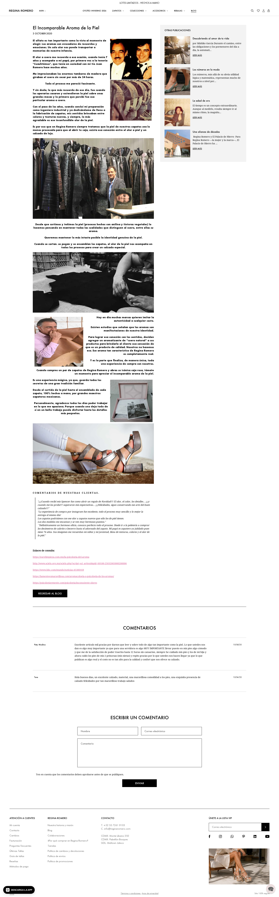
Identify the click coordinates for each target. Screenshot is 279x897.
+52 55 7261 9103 (114, 825)
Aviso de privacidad (150, 893)
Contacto (14, 830)
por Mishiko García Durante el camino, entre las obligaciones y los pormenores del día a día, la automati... (217, 47)
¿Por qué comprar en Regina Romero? (68, 841)
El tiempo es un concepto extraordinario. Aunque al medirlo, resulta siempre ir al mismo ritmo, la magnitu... (215, 109)
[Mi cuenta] (263, 10)
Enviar (139, 783)
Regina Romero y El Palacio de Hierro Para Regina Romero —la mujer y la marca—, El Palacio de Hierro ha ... (216, 140)
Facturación (16, 841)
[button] (252, 10)
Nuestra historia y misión (60, 825)
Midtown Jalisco (115, 843)
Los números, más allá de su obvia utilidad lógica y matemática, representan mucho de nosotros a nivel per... (217, 78)
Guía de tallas (17, 856)
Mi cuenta (15, 825)
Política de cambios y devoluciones (66, 851)
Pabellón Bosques (118, 839)
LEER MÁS (197, 55)
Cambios (14, 835)
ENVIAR (265, 827)
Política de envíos (57, 856)
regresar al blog (50, 593)
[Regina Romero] (21, 10)
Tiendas (52, 846)
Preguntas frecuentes (20, 846)
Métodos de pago (19, 866)
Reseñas (14, 861)
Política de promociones (60, 861)
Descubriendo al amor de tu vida (211, 38)
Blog (50, 830)
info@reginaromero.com (117, 828)
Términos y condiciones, (131, 893)
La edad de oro (201, 100)
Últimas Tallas (17, 851)
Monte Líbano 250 (119, 835)
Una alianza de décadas (206, 131)
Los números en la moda (206, 69)
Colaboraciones (56, 835)
